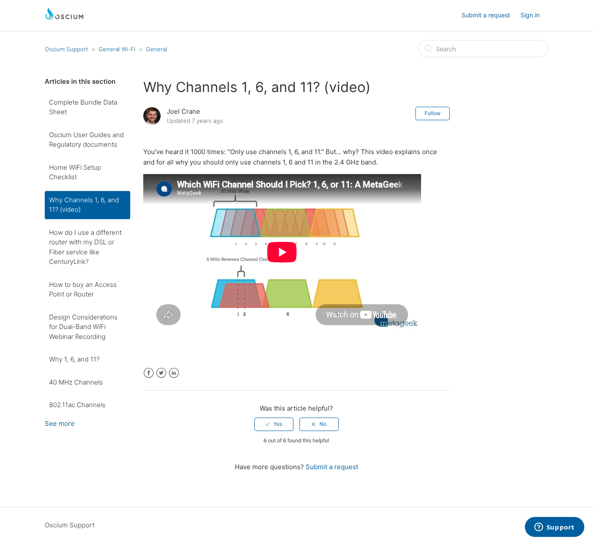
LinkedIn (173, 373)
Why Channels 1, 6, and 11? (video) (84, 205)
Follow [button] (433, 113)
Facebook (148, 373)
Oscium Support (66, 49)
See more (60, 423)
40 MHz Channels (76, 382)
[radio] (273, 424)
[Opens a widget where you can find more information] (554, 528)
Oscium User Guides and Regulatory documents (86, 140)
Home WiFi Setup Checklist (75, 172)
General (156, 49)
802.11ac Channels (77, 405)
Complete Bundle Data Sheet (83, 107)
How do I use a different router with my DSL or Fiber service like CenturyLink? (85, 247)
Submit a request (485, 15)
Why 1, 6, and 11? (74, 359)
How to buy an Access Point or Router (83, 289)
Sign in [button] (530, 15)
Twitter (161, 373)
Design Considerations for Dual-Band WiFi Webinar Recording (83, 327)
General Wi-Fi (117, 49)
